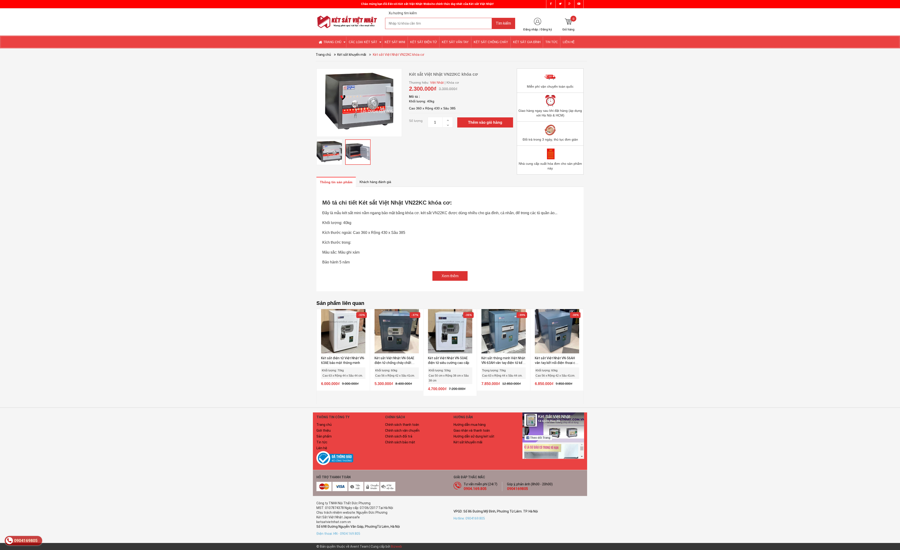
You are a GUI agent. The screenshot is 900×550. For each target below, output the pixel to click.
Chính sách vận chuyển (402, 430)
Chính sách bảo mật (400, 442)
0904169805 (517, 488)
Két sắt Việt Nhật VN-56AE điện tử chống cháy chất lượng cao (394, 362)
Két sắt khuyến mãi (468, 442)
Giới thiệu (323, 430)
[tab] (336, 182)
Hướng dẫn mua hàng (470, 425)
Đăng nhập (530, 29)
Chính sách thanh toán (402, 425)
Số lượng (416, 121)
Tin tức (321, 442)
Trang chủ (324, 425)
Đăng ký (546, 29)
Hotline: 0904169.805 (469, 518)
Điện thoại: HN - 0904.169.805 (338, 533)
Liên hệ (321, 448)
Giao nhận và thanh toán (472, 430)
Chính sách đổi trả (398, 436)
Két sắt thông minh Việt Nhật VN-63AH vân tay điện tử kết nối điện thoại (503, 362)
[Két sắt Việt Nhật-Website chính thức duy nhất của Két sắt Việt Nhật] (347, 18)
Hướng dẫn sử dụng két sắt (474, 436)
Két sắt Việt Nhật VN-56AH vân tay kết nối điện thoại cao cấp (557, 362)
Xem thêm (450, 276)
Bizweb (396, 546)
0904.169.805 (475, 488)
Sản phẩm (324, 436)
